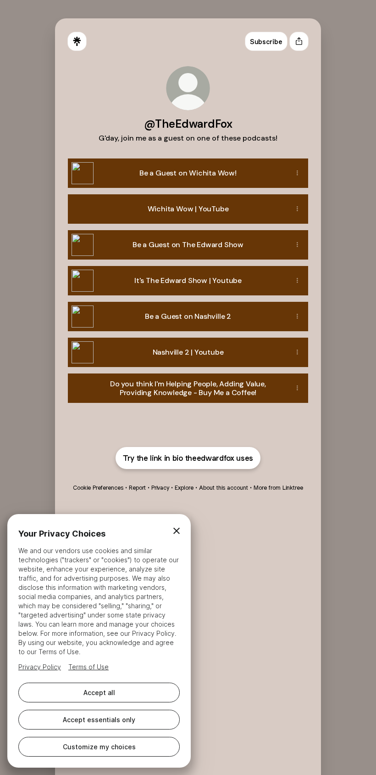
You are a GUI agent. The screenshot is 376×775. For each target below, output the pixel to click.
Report (137, 488)
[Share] (297, 173)
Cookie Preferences (98, 488)
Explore (184, 488)
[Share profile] (299, 41)
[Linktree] (77, 41)
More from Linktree (278, 488)
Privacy (160, 488)
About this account (223, 488)
